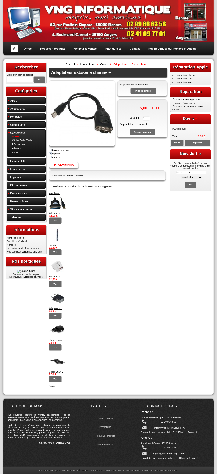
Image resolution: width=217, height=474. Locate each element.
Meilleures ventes (85, 48)
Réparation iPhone (185, 75)
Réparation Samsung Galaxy (186, 99)
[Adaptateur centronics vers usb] (57, 210)
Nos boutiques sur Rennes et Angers (172, 48)
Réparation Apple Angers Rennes (24, 248)
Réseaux (16, 148)
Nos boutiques (26, 261)
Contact (135, 48)
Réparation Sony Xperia (183, 103)
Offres (28, 48)
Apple (13, 100)
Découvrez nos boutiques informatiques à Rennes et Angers (26, 275)
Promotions (105, 427)
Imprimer (56, 153)
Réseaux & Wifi (19, 201)
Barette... (53, 245)
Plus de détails (143, 91)
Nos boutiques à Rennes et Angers (25, 251)
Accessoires (17, 108)
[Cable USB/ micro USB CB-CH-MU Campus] (57, 369)
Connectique (17, 132)
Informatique (18, 144)
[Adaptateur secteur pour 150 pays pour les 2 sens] (57, 274)
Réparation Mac (184, 82)
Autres (15, 136)
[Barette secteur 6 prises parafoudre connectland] (57, 242)
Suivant (53, 386)
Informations (26, 229)
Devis (188, 118)
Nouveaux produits (52, 48)
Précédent (54, 193)
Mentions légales (15, 237)
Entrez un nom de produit (20, 75)
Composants (18, 124)
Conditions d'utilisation (18, 241)
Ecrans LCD (17, 161)
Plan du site (113, 48)
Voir (55, 220)
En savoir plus (64, 165)
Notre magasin (105, 418)
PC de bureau (18, 185)
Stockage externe (21, 209)
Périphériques (18, 193)
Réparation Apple (105, 444)
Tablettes (15, 217)
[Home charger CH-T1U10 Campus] (57, 337)
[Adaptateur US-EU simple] (57, 306)
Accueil (70, 64)
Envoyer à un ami (60, 150)
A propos (11, 244)
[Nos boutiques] (26, 271)
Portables (16, 116)
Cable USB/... (56, 371)
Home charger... (57, 340)
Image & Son (18, 169)
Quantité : (135, 117)
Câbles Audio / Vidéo (22, 140)
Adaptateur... (55, 213)
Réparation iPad (184, 78)
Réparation (190, 91)
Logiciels (15, 177)
